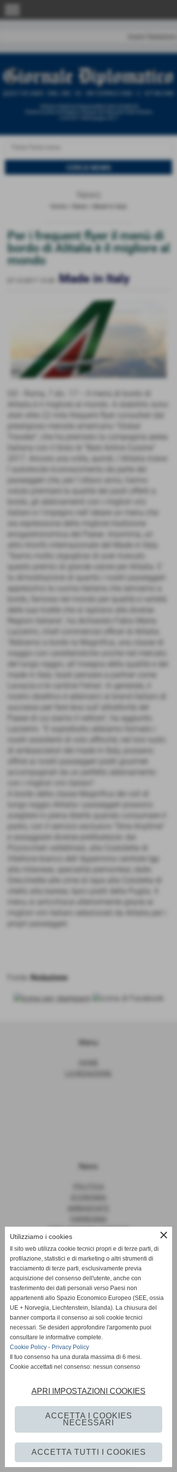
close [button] (164, 1235)
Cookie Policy (28, 1347)
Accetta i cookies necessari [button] (88, 1419)
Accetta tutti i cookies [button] (88, 1452)
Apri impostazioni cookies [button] (88, 1391)
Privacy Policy (70, 1347)
